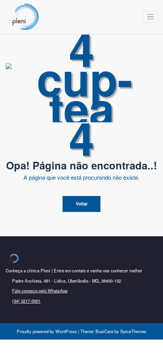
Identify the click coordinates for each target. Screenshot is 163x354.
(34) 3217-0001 (26, 301)
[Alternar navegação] (151, 17)
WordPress (66, 331)
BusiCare (105, 331)
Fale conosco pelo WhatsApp (39, 291)
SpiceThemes (132, 331)
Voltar (82, 204)
